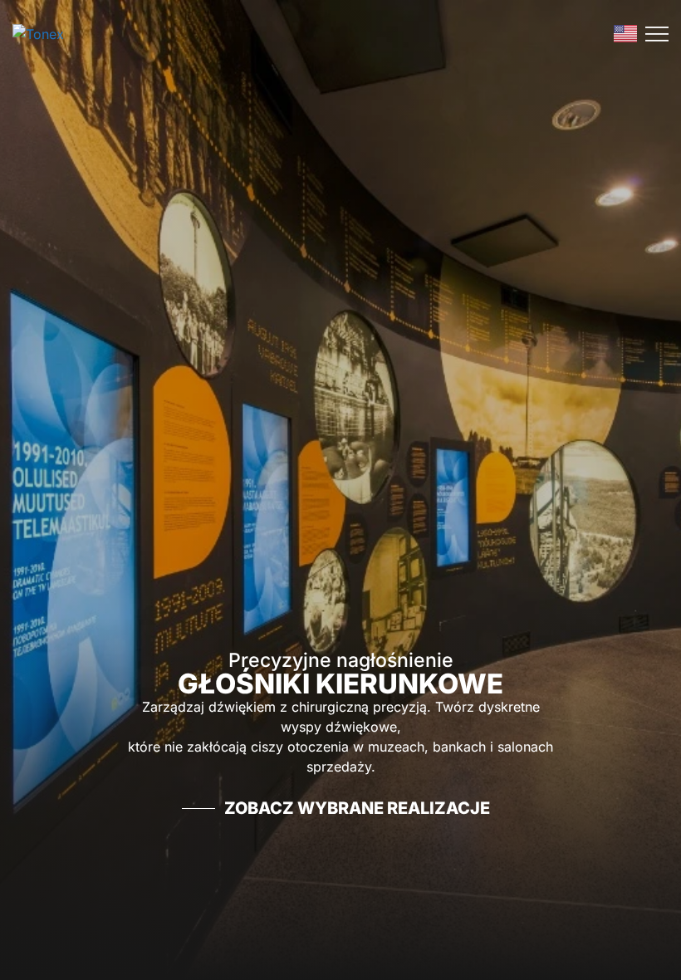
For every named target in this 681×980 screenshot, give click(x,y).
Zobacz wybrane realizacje (357, 808)
